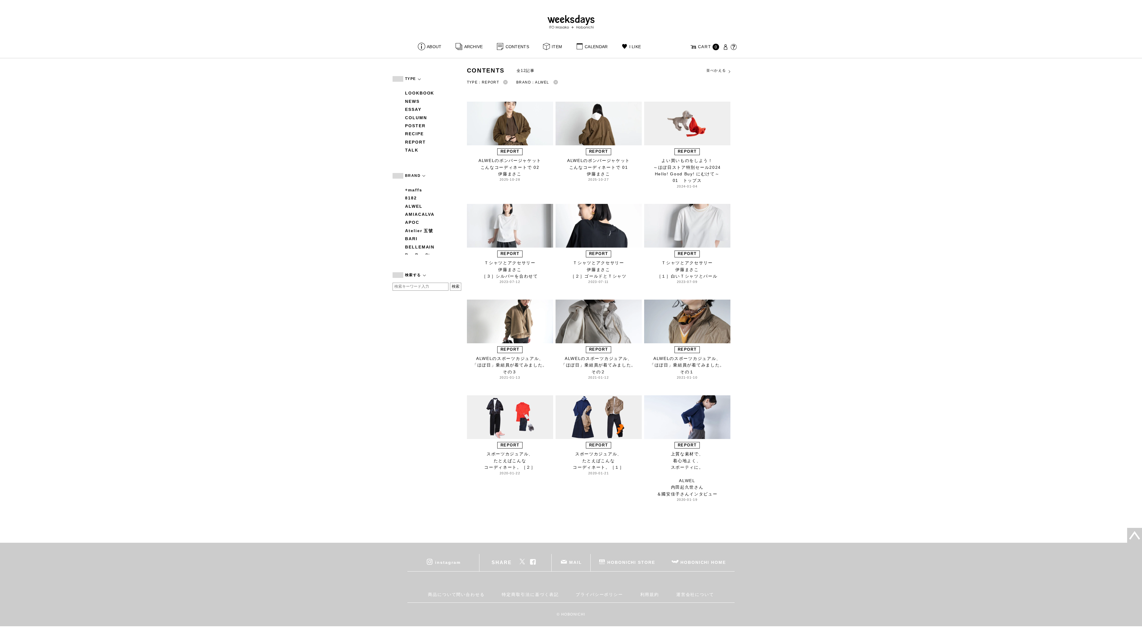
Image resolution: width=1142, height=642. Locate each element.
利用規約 (649, 594)
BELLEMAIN (419, 247)
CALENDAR (596, 46)
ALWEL (414, 206)
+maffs (413, 190)
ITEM (557, 46)
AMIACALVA (419, 214)
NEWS (412, 101)
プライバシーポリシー (599, 594)
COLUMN (416, 117)
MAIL (575, 562)
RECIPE (414, 133)
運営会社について (695, 594)
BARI (411, 238)
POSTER (415, 125)
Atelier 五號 (419, 230)
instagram (447, 562)
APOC (412, 222)
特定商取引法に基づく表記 (530, 594)
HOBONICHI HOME (703, 562)
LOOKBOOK (419, 93)
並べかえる (716, 70)
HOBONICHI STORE (631, 562)
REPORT (415, 142)
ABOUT (434, 46)
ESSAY (413, 109)
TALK (411, 150)
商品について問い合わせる (456, 594)
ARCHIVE (473, 46)
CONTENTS (517, 46)
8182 (411, 198)
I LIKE (635, 46)
